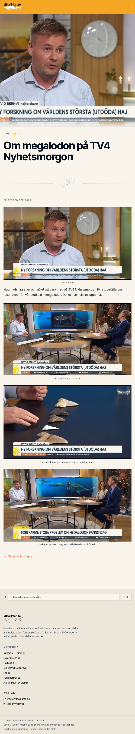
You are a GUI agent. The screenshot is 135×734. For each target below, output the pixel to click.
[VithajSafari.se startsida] (13, 7)
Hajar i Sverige (12, 657)
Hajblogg (9, 662)
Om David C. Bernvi (15, 667)
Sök (126, 597)
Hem (6, 134)
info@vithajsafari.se (18, 698)
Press (7, 672)
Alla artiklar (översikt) (16, 682)
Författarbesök (12, 677)
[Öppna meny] (128, 7)
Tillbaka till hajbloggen (20, 556)
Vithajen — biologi (14, 652)
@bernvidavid (15, 703)
